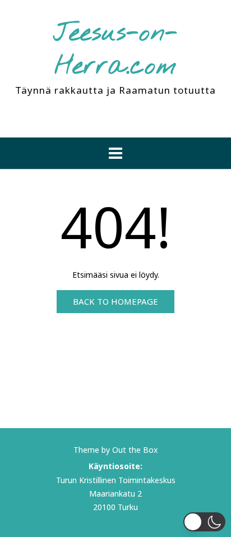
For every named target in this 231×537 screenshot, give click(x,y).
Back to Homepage (115, 301)
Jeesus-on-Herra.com (115, 50)
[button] (115, 153)
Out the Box (135, 449)
